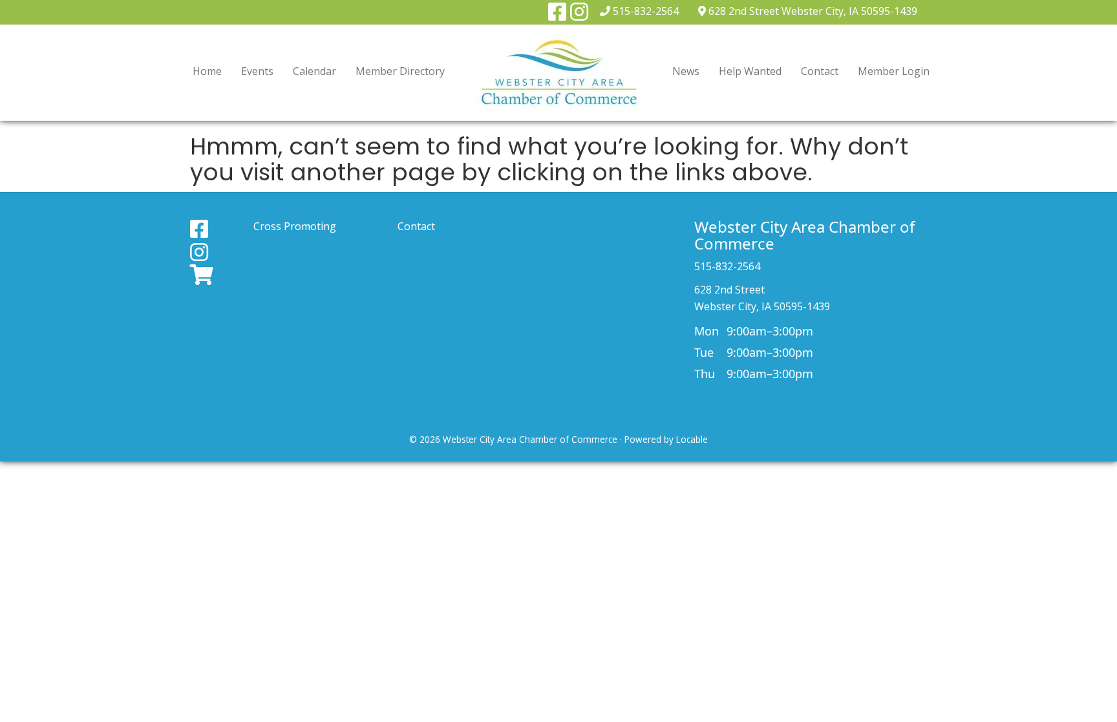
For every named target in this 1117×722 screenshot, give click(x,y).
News (685, 71)
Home (207, 71)
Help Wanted (750, 71)
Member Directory (400, 71)
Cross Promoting (294, 226)
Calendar (314, 71)
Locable (692, 439)
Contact (819, 71)
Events (257, 71)
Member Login (894, 71)
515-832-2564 (646, 11)
